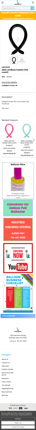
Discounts (5, 366)
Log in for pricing (9, 82)
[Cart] (33, 2)
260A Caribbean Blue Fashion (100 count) (27, 143)
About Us (5, 359)
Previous (2, 140)
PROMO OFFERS (7, 369)
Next (33, 140)
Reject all (18, 423)
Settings (18, 419)
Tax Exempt (6, 385)
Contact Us (6, 363)
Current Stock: (9, 85)
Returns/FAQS (7, 392)
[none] (18, 39)
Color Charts (6, 382)
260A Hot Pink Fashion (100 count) (9, 142)
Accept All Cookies (18, 427)
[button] (18, 207)
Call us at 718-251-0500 (18, 341)
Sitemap (5, 395)
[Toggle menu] (2, 2)
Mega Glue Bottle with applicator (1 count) (18, 197)
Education (5, 378)
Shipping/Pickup (7, 388)
